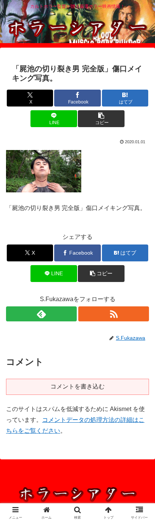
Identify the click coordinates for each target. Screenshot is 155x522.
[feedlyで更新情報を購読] (41, 313)
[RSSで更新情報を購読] (113, 313)
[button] (101, 118)
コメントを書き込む (77, 386)
